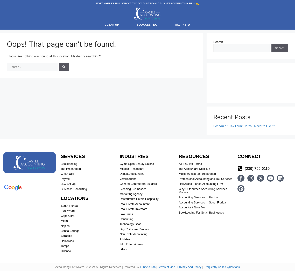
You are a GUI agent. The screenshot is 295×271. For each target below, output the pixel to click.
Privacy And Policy (189, 267)
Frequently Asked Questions (222, 267)
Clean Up (112, 24)
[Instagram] (250, 178)
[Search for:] (33, 67)
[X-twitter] (260, 178)
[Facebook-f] (240, 178)
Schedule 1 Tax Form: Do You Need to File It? (244, 126)
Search (218, 42)
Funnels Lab (148, 267)
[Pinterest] (240, 188)
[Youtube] (270, 178)
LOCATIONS (75, 198)
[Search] (64, 67)
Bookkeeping (147, 24)
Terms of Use (166, 267)
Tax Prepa (182, 24)
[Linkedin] (280, 178)
